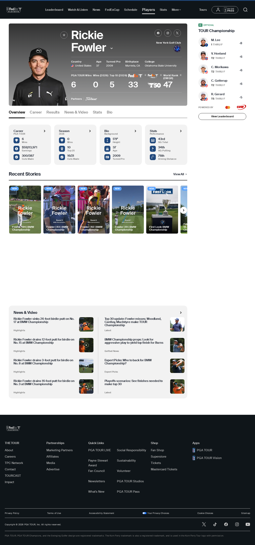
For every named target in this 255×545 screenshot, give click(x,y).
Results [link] (53, 112)
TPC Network (14, 463)
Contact (10, 469)
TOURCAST (13, 476)
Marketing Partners (59, 450)
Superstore (158, 457)
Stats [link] (97, 112)
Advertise (53, 469)
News (96, 10)
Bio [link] (109, 112)
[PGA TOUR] (14, 9)
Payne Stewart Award (98, 463)
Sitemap (245, 513)
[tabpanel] (98, 258)
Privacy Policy (12, 513)
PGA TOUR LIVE (99, 450)
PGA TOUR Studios (130, 481)
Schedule (130, 10)
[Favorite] (64, 35)
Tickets (156, 463)
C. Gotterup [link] (219, 81)
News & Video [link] (76, 112)
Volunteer (123, 471)
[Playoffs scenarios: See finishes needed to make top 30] (177, 386)
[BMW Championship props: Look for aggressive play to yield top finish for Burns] (177, 345)
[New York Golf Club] (177, 49)
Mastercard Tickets (164, 469)
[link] (158, 33)
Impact (9, 482)
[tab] (17, 113)
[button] (111, 48)
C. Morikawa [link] (220, 67)
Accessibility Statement (101, 513)
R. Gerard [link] (218, 94)
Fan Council (96, 471)
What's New (96, 492)
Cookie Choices (205, 513)
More (177, 10)
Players (148, 9)
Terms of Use (54, 513)
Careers (10, 457)
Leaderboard (54, 10)
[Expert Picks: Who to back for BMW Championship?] (177, 366)
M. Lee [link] (215, 40)
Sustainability (126, 461)
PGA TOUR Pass (128, 492)
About (9, 450)
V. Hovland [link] (218, 54)
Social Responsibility (131, 450)
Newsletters (96, 481)
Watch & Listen (78, 10)
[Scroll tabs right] (183, 210)
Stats (163, 10)
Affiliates (52, 457)
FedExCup (112, 10)
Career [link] (36, 112)
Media (50, 463)
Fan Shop (157, 450)
